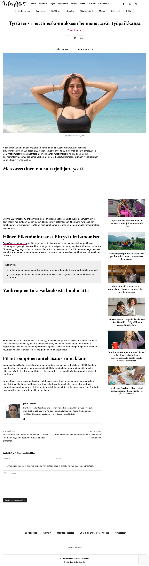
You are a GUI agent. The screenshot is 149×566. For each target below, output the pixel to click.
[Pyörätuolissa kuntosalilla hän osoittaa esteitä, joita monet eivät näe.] (126, 208)
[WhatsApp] (81, 38)
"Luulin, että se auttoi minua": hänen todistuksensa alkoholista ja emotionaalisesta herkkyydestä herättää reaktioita (126, 356)
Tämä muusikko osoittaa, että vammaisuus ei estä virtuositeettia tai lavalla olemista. (126, 289)
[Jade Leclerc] (13, 410)
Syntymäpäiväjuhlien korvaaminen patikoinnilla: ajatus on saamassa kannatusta (126, 256)
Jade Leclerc (61, 49)
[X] (74, 38)
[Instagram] (130, 3)
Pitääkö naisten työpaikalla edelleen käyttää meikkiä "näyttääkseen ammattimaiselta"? (127, 322)
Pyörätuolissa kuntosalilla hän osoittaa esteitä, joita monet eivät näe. (126, 223)
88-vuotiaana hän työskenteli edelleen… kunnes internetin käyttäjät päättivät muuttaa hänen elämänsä (25, 437)
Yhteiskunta (74, 30)
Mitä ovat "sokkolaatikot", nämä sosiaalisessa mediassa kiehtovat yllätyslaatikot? (126, 390)
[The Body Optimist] (14, 4)
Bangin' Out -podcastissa (15, 243)
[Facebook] (123, 3)
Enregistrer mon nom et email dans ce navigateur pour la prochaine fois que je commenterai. (50, 466)
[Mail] (24, 418)
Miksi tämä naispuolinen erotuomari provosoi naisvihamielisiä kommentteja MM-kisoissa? (54, 270)
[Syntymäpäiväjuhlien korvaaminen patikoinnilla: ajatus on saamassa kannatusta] (126, 241)
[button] (136, 3)
